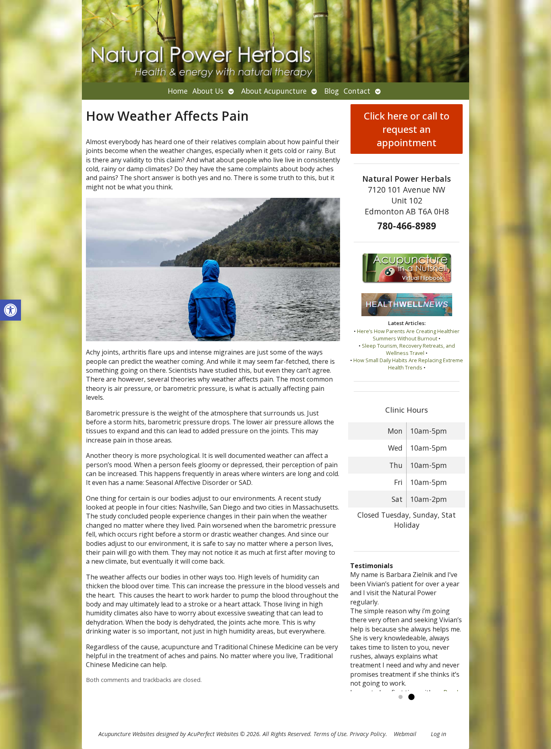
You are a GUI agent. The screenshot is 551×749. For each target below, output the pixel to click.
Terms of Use (329, 734)
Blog (331, 91)
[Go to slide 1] (401, 697)
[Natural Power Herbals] (275, 41)
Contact (357, 91)
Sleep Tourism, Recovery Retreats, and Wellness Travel (408, 349)
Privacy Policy (368, 734)
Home (178, 91)
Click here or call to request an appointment (406, 129)
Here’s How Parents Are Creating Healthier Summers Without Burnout (408, 334)
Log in (438, 734)
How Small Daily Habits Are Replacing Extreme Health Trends (408, 364)
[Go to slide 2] (411, 697)
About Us (207, 91)
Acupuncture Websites (126, 734)
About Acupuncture (274, 91)
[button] (10, 310)
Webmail (405, 734)
